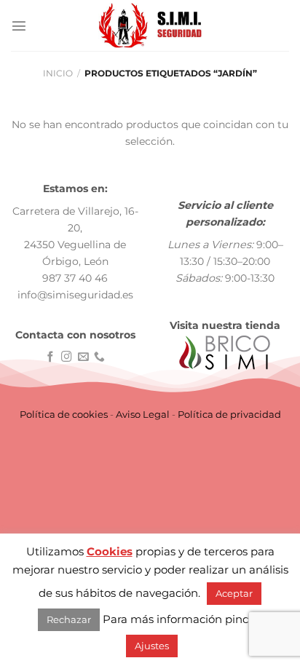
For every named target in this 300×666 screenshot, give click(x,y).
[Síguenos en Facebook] (50, 357)
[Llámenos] (99, 357)
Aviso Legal (143, 414)
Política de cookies (64, 414)
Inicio (58, 73)
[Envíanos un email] (83, 357)
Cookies (110, 551)
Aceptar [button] (234, 593)
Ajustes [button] (152, 645)
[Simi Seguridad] (150, 25)
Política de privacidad (229, 414)
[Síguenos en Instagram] (66, 357)
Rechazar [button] (69, 619)
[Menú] (19, 25)
